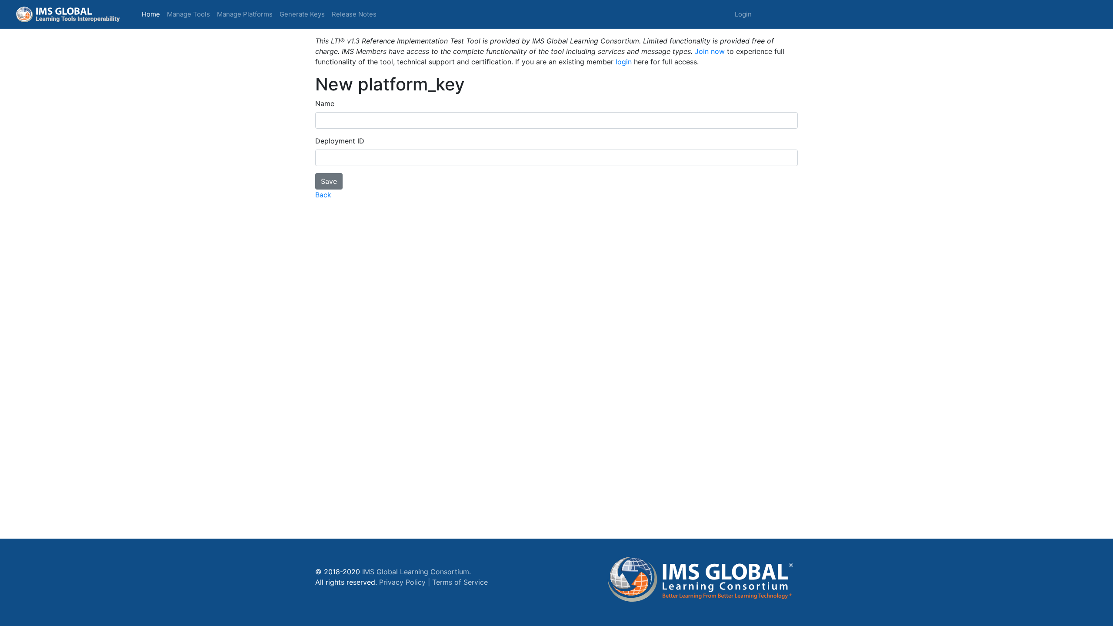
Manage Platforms (245, 14)
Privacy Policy (402, 582)
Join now (710, 51)
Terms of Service (460, 582)
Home (152, 14)
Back (323, 194)
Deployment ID (339, 141)
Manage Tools (188, 14)
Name (324, 103)
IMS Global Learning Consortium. (416, 571)
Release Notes (354, 14)
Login (743, 14)
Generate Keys (302, 14)
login (624, 61)
